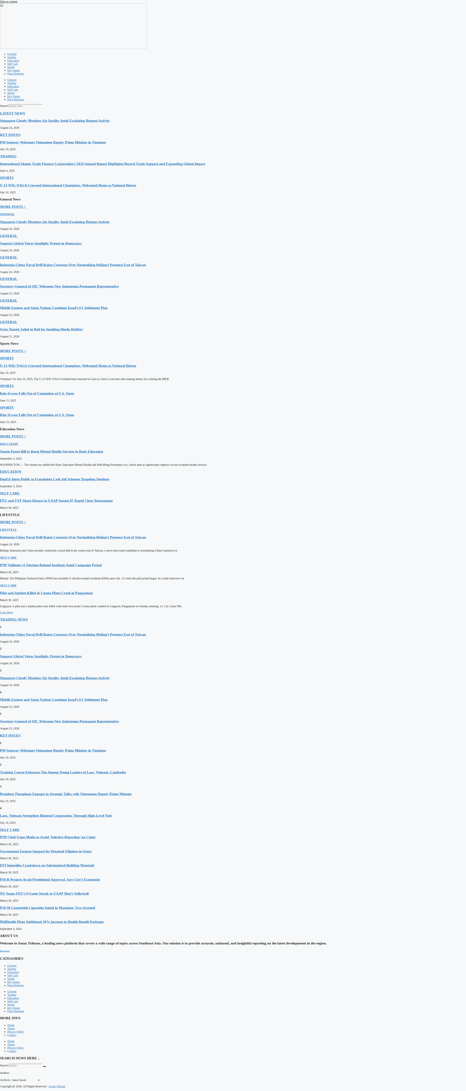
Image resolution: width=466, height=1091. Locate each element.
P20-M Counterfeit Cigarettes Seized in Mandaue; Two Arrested (47, 908)
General (11, 54)
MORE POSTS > (13, 207)
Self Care (12, 63)
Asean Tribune (56, 1086)
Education (13, 60)
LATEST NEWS (12, 113)
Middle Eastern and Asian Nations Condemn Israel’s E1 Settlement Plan (54, 308)
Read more (5, 951)
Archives (5, 1080)
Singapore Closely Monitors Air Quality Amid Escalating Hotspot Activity (55, 121)
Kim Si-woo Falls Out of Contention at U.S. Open (37, 393)
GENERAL (7, 214)
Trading (11, 57)
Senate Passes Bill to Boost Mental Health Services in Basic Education (51, 451)
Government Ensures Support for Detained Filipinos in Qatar (46, 851)
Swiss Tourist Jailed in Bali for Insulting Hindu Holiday (41, 329)
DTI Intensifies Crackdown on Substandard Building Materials (47, 865)
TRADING (8, 156)
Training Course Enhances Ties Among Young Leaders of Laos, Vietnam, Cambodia (63, 772)
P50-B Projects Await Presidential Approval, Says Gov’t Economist (50, 879)
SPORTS (7, 178)
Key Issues (13, 70)
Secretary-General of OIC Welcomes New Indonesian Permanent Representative (59, 286)
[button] (6, 612)
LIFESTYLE (8, 529)
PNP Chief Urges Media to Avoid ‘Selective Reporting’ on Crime (47, 837)
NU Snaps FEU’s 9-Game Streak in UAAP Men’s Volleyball (44, 893)
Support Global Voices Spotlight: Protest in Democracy (41, 243)
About (11, 1028)
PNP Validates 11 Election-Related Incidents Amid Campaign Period (51, 565)
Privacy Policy (15, 1031)
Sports (11, 67)
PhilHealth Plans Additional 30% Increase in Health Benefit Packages (52, 922)
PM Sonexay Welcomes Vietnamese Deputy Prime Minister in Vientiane (53, 142)
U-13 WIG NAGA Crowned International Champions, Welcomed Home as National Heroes (68, 185)
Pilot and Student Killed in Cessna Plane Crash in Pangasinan (46, 593)
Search (4, 105)
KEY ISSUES (10, 135)
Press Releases (15, 73)
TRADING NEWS (14, 619)
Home (10, 1025)
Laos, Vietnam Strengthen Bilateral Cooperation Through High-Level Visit (56, 816)
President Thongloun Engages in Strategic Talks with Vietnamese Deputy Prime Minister (66, 794)
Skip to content (8, 1)
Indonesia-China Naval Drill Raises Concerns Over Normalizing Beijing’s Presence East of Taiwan (73, 265)
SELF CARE (10, 493)
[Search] (44, 1066)
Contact (11, 1035)
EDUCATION (9, 444)
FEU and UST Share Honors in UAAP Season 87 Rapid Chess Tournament (56, 501)
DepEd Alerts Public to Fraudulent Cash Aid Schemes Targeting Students (54, 479)
